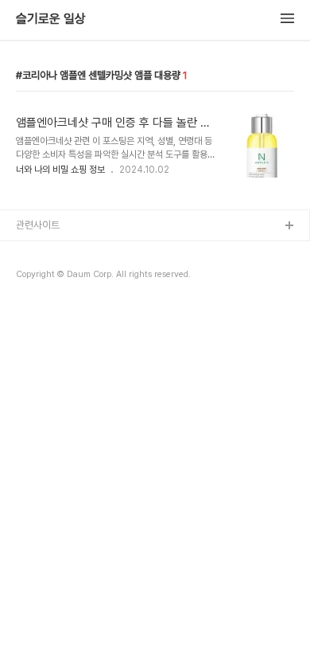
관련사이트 (38, 225)
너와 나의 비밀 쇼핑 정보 (60, 169)
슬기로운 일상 (51, 19)
